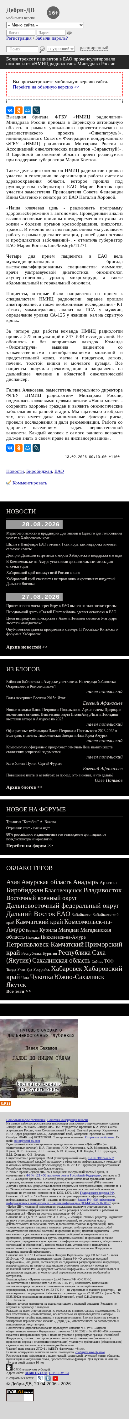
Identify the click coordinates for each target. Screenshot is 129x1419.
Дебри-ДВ (20, 9)
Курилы (48, 930)
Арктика (108, 882)
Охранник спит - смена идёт (28, 828)
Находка (32, 937)
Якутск (16, 984)
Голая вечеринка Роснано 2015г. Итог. (36, 698)
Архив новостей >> (27, 646)
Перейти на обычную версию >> (46, 86)
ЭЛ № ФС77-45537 (101, 1158)
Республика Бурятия (39, 953)
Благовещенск (63, 890)
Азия (13, 882)
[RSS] (5, 1104)
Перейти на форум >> (29, 845)
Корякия (32, 930)
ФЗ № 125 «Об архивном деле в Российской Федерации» (63, 1175)
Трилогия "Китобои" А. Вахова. (31, 822)
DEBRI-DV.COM (36, 1373)
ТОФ (109, 961)
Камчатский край (39, 921)
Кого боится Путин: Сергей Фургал (34, 763)
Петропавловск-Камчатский (45, 944)
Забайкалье (81, 914)
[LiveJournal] (36, 110)
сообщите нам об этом (90, 1352)
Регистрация (19, 38)
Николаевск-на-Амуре (63, 937)
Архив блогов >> (24, 787)
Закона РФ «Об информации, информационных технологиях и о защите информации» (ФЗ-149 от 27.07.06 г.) (61, 1201)
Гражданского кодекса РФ (97, 1192)
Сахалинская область (61, 960)
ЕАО (59, 471)
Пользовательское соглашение (25, 1120)
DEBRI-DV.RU (59, 1373)
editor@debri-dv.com (27, 1140)
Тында (11, 969)
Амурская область (46, 882)
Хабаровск (66, 968)
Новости (15, 471)
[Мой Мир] (27, 110)
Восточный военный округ (41, 897)
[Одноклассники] (19, 110)
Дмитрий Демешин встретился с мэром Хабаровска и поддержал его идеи (64, 555)
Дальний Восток (30, 914)
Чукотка (41, 977)
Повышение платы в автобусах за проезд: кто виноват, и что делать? (59, 775)
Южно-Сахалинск (79, 977)
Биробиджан (39, 471)
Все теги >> (18, 991)
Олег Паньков (109, 780)
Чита (25, 978)
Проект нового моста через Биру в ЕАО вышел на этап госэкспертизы (61, 606)
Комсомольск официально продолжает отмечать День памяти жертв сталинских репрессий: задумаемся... (59, 749)
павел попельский (104, 691)
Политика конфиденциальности (67, 1120)
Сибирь (97, 961)
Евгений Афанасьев (103, 703)
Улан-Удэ (24, 969)
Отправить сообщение (99, 1137)
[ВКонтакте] (10, 110)
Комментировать (30, 482)
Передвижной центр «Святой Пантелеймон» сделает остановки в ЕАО (61, 612)
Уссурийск (41, 969)
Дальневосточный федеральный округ (62, 905)
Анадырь (85, 882)
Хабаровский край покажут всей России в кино (43, 572)
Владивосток (102, 890)
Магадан (68, 930)
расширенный (94, 47)
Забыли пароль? (51, 38)
